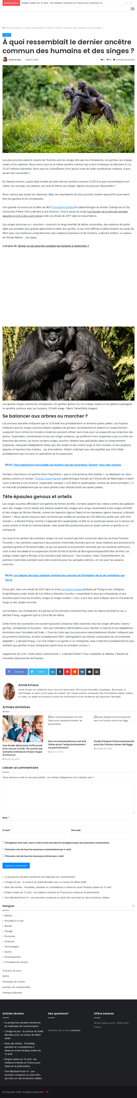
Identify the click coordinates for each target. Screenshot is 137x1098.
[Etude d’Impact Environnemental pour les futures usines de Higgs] (114, 726)
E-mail (7, 830)
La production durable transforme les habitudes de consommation (40, 877)
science (19, 27)
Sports (8, 951)
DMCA (6, 976)
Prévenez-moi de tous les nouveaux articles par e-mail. (34, 856)
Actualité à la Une (14, 920)
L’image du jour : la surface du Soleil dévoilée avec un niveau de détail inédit (45, 882)
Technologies (12, 946)
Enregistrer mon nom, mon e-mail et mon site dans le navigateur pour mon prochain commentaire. (57, 842)
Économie (10, 936)
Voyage (9, 931)
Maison (8, 915)
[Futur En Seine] (18, 15)
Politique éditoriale (12, 992)
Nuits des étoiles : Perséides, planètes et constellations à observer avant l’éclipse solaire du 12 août (58, 887)
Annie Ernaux (15, 59)
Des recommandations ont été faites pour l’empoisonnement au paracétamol (67, 744)
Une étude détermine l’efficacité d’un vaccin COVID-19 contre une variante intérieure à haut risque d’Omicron (23, 750)
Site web (76, 830)
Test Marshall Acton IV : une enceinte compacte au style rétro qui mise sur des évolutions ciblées (57, 897)
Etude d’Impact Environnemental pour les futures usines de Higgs (114, 743)
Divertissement (13, 957)
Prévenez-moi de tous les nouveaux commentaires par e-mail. (38, 849)
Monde (8, 926)
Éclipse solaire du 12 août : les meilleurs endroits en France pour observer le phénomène (68, 3)
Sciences (9, 941)
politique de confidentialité (16, 987)
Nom (6, 817)
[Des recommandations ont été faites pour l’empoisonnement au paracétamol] (68, 726)
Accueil (9, 27)
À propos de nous (12, 970)
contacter (76, 1030)
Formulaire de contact (16, 962)
